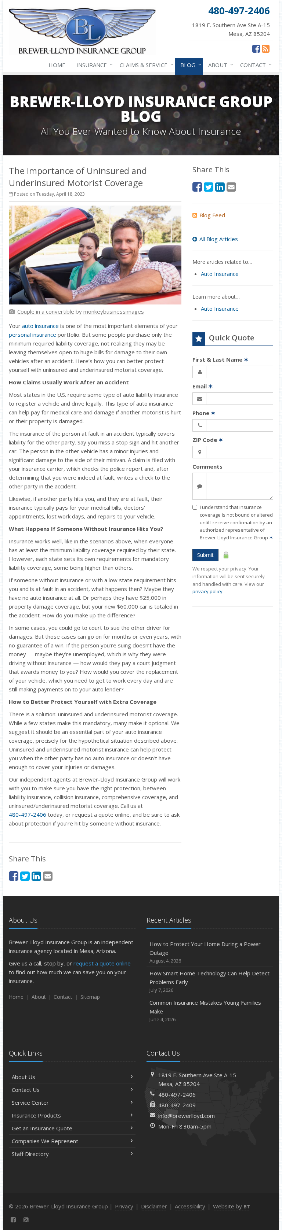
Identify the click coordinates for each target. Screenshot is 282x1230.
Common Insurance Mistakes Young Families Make (205, 1011)
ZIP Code (207, 439)
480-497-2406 (27, 814)
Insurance (92, 65)
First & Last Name (220, 359)
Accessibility (190, 1206)
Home (56, 65)
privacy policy (207, 591)
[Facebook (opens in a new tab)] (256, 48)
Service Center (30, 1102)
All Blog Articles (218, 239)
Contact (254, 65)
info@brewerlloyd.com (186, 1115)
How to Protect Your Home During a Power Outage (205, 952)
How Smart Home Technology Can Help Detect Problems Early (209, 981)
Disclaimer (154, 1206)
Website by (231, 1206)
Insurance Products (36, 1115)
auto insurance (40, 325)
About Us (23, 1077)
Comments (207, 466)
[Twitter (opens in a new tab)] (25, 875)
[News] (266, 48)
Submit (205, 554)
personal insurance (32, 334)
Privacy (124, 1206)
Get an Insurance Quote (42, 1128)
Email (202, 386)
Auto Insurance (220, 273)
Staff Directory (30, 1153)
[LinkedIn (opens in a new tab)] (36, 875)
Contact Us (26, 1089)
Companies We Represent (45, 1141)
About (218, 65)
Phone (204, 413)
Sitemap (90, 996)
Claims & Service (145, 65)
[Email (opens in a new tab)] (48, 875)
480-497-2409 (177, 1105)
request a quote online (102, 963)
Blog (189, 65)
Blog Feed (212, 215)
